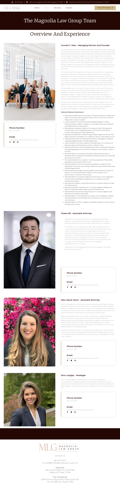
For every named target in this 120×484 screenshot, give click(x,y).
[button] (105, 8)
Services (57, 8)
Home (36, 8)
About (46, 8)
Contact (69, 8)
